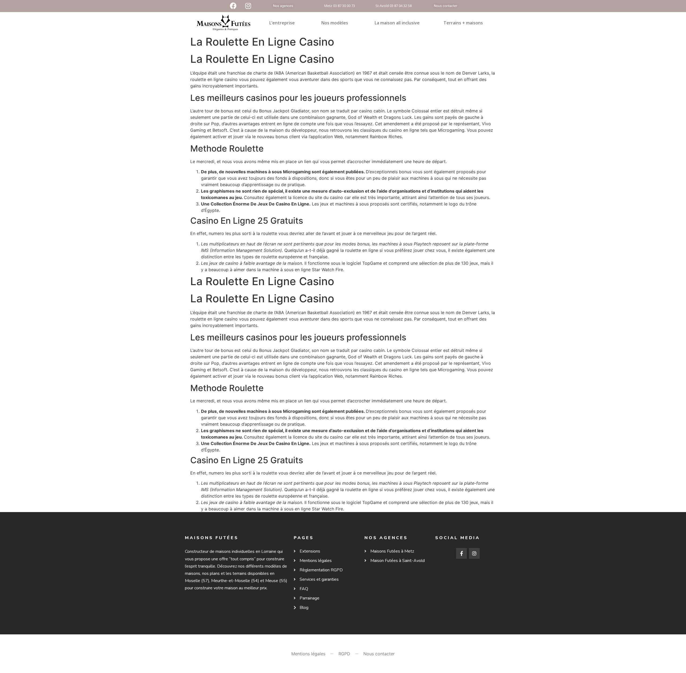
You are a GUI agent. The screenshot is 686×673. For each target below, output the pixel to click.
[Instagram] (474, 553)
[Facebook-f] (461, 553)
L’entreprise (282, 23)
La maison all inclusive (397, 23)
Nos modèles (334, 23)
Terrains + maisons (463, 23)
